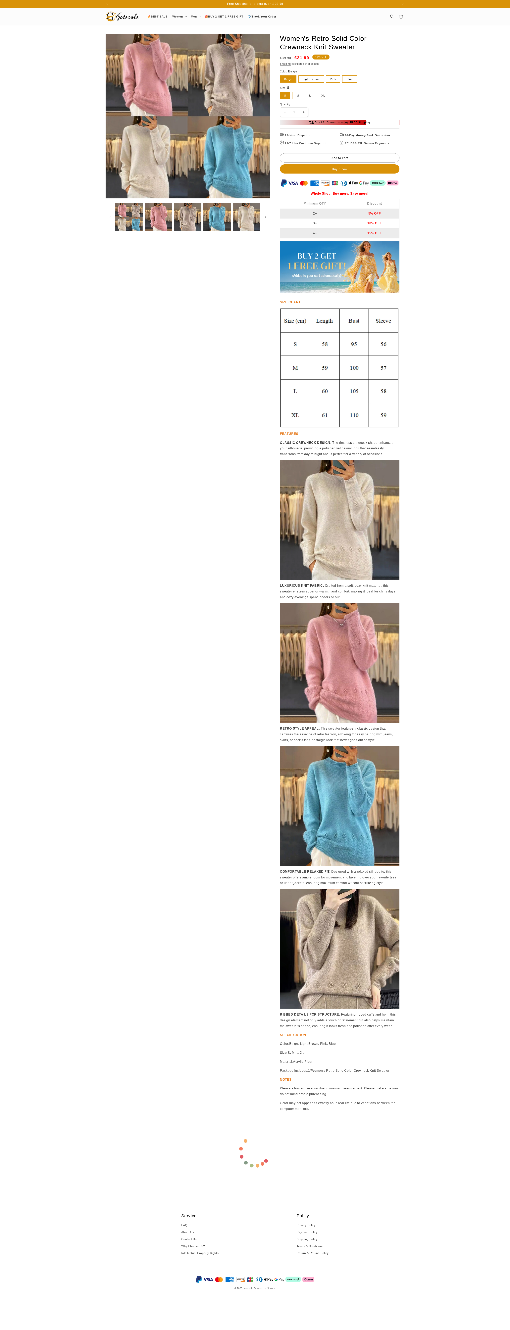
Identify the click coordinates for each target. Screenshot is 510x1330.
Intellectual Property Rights (200, 1253)
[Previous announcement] (107, 4)
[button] (179, 16)
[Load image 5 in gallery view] (246, 217)
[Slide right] (265, 217)
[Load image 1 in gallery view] (129, 217)
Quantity (285, 104)
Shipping (285, 63)
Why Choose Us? (193, 1246)
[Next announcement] (403, 4)
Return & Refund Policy (313, 1253)
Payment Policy (307, 1232)
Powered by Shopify (265, 1288)
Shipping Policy (307, 1239)
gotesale (248, 1288)
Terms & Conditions (310, 1246)
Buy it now (339, 169)
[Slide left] (110, 217)
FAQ (184, 1225)
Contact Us (188, 1239)
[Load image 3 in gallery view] (187, 217)
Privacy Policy (306, 1225)
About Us (187, 1232)
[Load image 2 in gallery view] (158, 217)
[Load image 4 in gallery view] (217, 217)
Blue (349, 79)
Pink (333, 79)
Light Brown (311, 79)
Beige (288, 79)
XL (323, 95)
